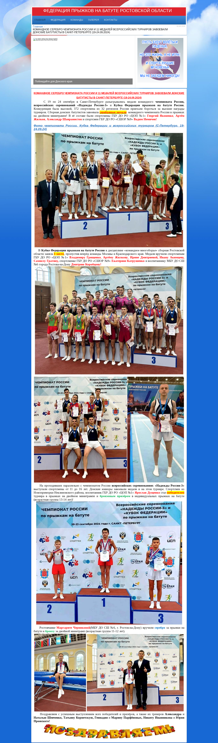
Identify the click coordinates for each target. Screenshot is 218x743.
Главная (38, 26)
